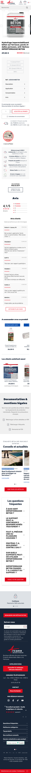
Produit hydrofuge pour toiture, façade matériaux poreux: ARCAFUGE (10, 380)
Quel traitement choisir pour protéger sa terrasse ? (12, 473)
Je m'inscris (25, 627)
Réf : (7, 80)
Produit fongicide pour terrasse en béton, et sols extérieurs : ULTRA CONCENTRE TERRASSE (11, 346)
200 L (15, 71)
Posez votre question (15, 579)
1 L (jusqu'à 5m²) (15, 62)
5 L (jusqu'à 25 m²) (15, 65)
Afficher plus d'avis (15, 309)
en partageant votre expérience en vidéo (17, 152)
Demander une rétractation (15, 615)
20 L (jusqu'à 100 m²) (15, 68)
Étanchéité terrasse (8, 468)
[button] (29, 26)
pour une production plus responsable (17, 175)
